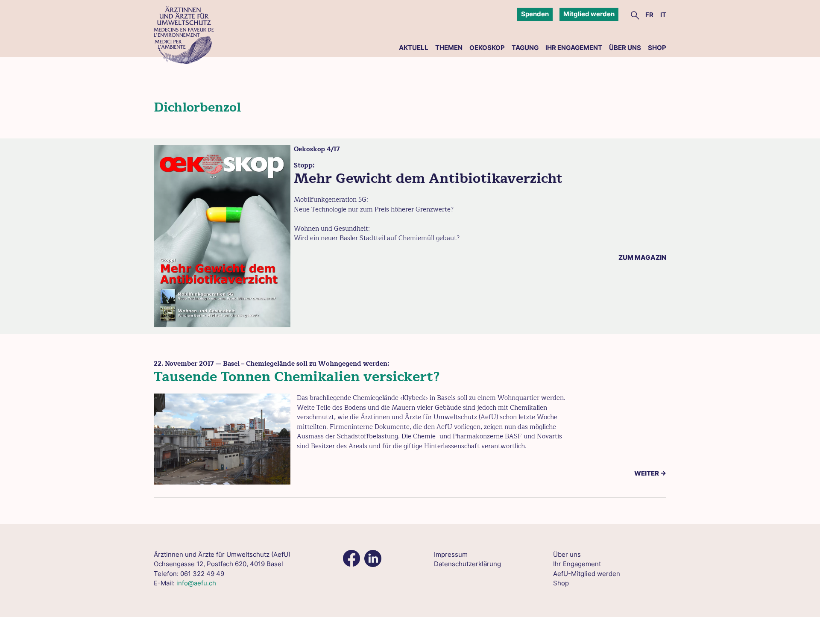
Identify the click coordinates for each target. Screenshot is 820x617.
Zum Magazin (642, 257)
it (663, 15)
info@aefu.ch (196, 583)
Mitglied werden (589, 14)
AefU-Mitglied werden (586, 574)
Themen (449, 48)
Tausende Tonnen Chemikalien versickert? (297, 376)
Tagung (525, 48)
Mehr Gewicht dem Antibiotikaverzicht (428, 178)
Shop (657, 48)
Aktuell (413, 48)
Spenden (535, 14)
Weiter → (650, 473)
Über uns (625, 48)
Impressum (451, 554)
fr (649, 15)
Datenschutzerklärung (467, 564)
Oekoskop (487, 48)
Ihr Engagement (573, 48)
